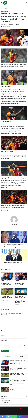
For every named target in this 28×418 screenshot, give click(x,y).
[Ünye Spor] (5, 3)
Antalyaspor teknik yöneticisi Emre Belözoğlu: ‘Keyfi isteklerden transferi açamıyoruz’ (7, 282)
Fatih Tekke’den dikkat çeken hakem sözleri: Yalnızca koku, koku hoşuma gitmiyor (20, 282)
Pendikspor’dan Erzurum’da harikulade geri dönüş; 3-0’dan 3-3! (7, 298)
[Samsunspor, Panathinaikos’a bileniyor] (5, 389)
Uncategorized (10, 8)
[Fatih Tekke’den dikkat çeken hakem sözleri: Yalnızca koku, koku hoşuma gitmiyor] (21, 276)
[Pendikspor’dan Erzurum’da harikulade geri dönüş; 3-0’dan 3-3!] (7, 291)
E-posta (3, 335)
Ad (2, 330)
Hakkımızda (6, 410)
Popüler (21, 356)
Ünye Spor (23, 408)
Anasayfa (4, 8)
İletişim (14, 410)
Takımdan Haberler (6, 400)
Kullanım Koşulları (20, 410)
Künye (11, 410)
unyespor (4, 24)
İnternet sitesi (4, 340)
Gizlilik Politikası (14, 413)
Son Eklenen (7, 356)
